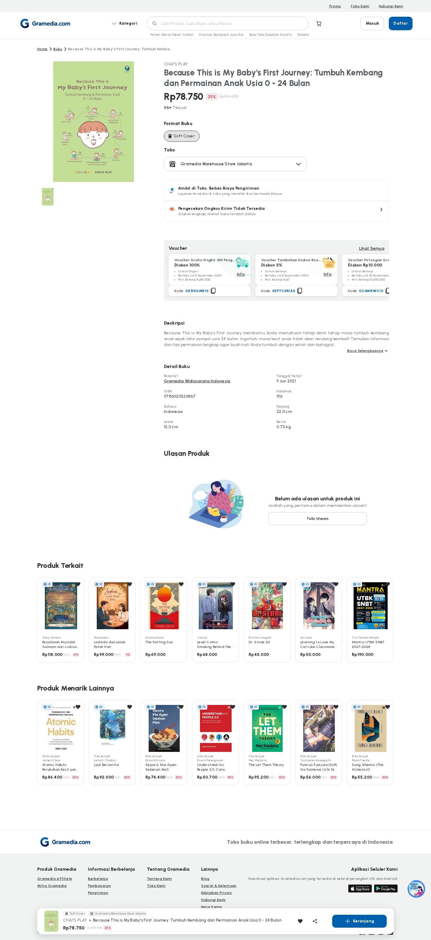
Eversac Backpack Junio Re (221, 35)
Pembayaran (99, 886)
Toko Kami (359, 6)
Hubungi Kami (391, 6)
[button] (276, 211)
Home (42, 49)
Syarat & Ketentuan (218, 886)
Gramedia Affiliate (54, 879)
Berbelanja (98, 879)
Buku (57, 49)
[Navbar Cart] (319, 23)
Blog (205, 879)
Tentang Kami (159, 879)
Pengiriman (98, 893)
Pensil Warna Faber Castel (171, 35)
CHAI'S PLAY (176, 64)
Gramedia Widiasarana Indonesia (197, 381)
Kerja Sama (211, 907)
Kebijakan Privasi (216, 893)
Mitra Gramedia (52, 886)
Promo (335, 6)
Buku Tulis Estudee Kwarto (270, 35)
